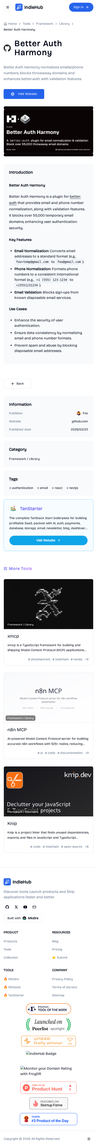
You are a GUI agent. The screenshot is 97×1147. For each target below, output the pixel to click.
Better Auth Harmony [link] (19, 29)
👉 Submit (59, 957)
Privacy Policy (62, 979)
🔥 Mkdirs (11, 979)
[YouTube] (25, 907)
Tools (7, 949)
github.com (80, 421)
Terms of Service (64, 987)
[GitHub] (7, 907)
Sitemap (58, 995)
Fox (85, 413)
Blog (55, 941)
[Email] (34, 907)
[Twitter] (16, 907)
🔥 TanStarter (14, 995)
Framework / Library (24, 459)
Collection (11, 957)
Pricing (57, 949)
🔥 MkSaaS (12, 987)
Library (64, 24)
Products (10, 941)
